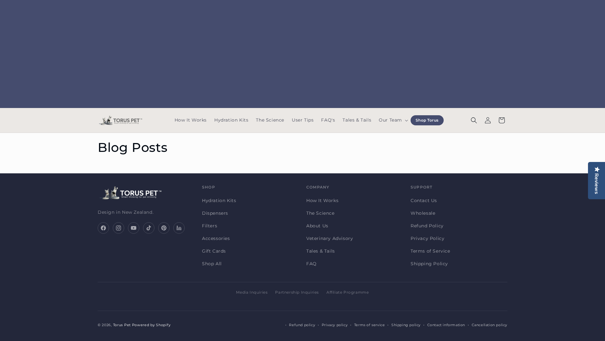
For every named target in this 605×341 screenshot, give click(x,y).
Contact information (446, 325)
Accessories (216, 238)
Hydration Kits (219, 200)
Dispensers (215, 213)
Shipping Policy (429, 263)
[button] (393, 120)
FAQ (311, 263)
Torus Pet (122, 325)
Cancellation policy (489, 325)
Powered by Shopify (151, 325)
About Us (317, 226)
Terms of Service (430, 251)
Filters (209, 226)
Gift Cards (214, 251)
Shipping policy (406, 325)
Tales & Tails (320, 251)
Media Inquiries (252, 292)
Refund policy (302, 325)
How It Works (322, 200)
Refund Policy (427, 226)
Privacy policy (335, 325)
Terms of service (369, 325)
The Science (320, 213)
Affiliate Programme (347, 292)
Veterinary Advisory (329, 238)
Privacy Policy (427, 238)
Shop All (212, 263)
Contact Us (424, 200)
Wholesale (423, 213)
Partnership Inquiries (297, 292)
